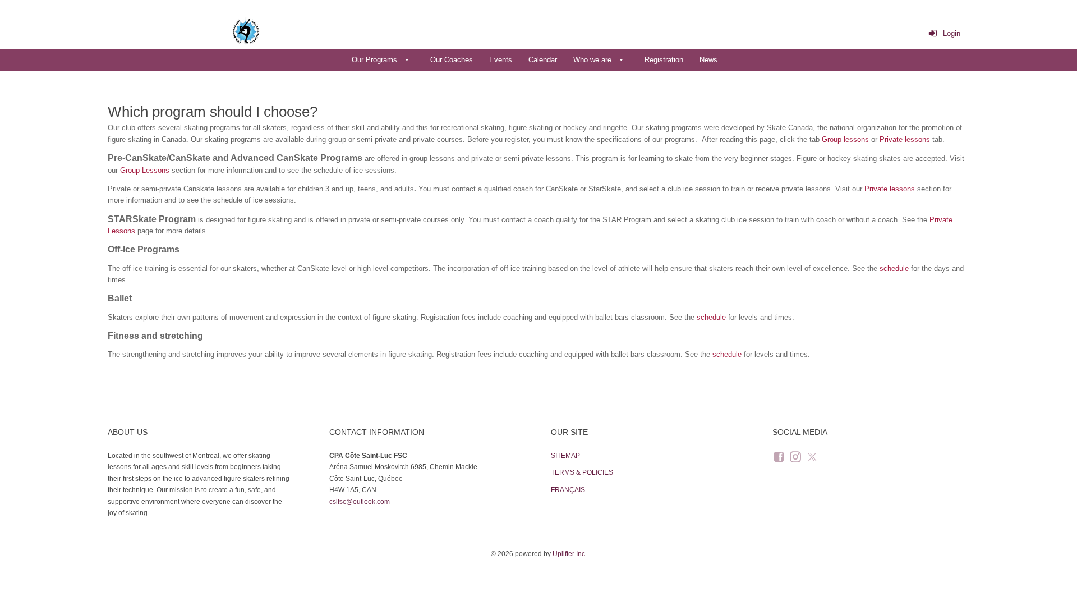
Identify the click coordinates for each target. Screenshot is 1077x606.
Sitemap (565, 455)
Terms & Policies (582, 472)
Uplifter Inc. (570, 553)
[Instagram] (796, 456)
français (568, 489)
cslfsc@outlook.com (359, 501)
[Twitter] (813, 456)
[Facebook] (779, 456)
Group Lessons (144, 170)
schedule (894, 268)
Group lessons (845, 139)
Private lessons (905, 139)
